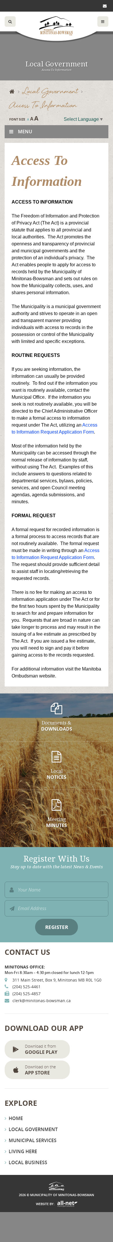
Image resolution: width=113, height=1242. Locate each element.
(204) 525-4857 (26, 993)
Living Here (23, 1151)
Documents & (56, 726)
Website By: (45, 1204)
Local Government (50, 91)
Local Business (28, 1162)
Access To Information (42, 105)
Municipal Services (33, 1140)
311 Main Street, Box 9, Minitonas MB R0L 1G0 (56, 980)
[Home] (16, 92)
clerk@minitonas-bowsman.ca (41, 1000)
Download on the (40, 1070)
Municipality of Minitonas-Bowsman (56, 26)
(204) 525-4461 (26, 986)
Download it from (41, 1049)
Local (56, 774)
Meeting (56, 822)
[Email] (106, 5)
